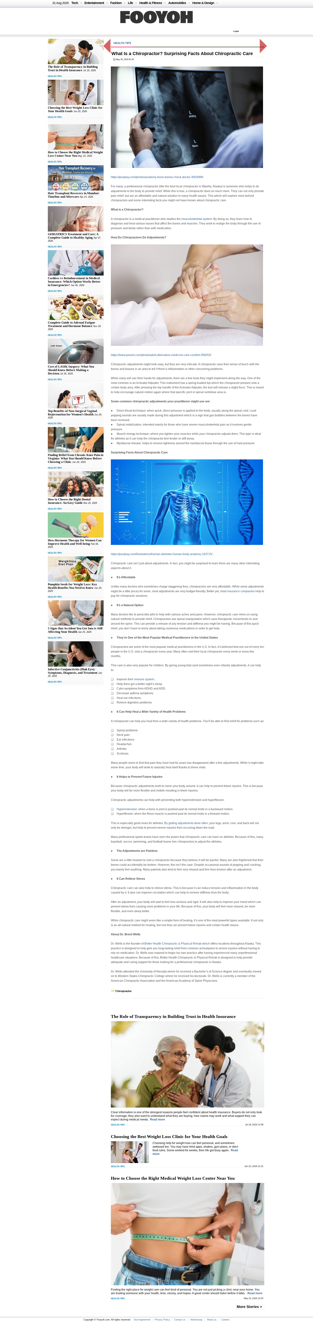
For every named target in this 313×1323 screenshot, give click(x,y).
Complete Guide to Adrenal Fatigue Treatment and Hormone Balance (71, 324)
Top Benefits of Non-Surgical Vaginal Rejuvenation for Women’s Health (72, 412)
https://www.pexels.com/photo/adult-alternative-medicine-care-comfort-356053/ (161, 355)
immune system (144, 679)
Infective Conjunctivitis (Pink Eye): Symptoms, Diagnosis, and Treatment (72, 671)
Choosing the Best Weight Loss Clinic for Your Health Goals (169, 1136)
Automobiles (177, 3)
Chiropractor (123, 991)
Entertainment (94, 3)
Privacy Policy (162, 1319)
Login (236, 31)
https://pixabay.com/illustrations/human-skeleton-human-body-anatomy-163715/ (161, 554)
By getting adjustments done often (186, 823)
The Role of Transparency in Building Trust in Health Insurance (73, 68)
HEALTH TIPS (55, 76)
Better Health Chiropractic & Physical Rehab (172, 943)
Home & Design (203, 3)
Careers (225, 1319)
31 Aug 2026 (60, 3)
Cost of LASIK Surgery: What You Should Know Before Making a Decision (71, 370)
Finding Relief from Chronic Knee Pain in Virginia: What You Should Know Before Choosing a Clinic (75, 458)
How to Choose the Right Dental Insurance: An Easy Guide (69, 501)
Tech (74, 3)
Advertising (196, 1319)
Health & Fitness (150, 3)
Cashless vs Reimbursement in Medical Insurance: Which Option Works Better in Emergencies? (74, 281)
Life (130, 3)
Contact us (179, 1319)
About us (211, 1319)
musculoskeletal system (196, 218)
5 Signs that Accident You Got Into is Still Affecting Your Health (75, 630)
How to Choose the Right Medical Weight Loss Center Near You (75, 154)
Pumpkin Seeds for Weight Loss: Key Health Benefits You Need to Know (72, 586)
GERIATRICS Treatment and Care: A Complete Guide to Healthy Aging (73, 235)
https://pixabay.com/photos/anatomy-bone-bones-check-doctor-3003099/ (157, 177)
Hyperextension (127, 809)
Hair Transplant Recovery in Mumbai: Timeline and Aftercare (73, 194)
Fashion (116, 3)
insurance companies (241, 591)
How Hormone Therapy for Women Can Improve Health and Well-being (74, 542)
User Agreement (142, 1319)
